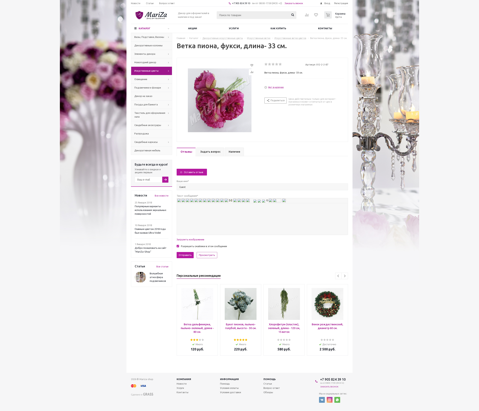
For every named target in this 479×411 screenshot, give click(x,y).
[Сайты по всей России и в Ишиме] (142, 394)
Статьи (267, 383)
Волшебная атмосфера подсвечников (158, 277)
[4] (277, 64)
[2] (269, 64)
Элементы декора (144, 53)
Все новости (161, 195)
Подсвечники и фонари (147, 87)
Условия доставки (230, 392)
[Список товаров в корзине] (335, 17)
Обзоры (268, 392)
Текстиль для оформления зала (149, 115)
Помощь (269, 379)
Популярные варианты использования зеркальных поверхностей (150, 210)
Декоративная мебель (147, 150)
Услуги (234, 28)
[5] (280, 64)
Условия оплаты (229, 388)
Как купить (278, 28)
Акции (192, 28)
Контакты (325, 28)
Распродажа (141, 133)
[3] (273, 64)
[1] (266, 64)
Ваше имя (183, 181)
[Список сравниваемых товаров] (307, 16)
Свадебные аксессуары (147, 125)
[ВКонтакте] (322, 400)
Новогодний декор (145, 62)
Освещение (140, 79)
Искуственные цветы (146, 70)
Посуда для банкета (146, 104)
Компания (184, 379)
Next (345, 276)
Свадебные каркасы (146, 142)
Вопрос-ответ (271, 388)
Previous (338, 276)
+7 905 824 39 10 (241, 3)
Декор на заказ (143, 96)
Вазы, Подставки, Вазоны (149, 37)
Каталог (144, 28)
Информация (229, 379)
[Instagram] (329, 400)
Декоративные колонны (148, 45)
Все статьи (162, 266)
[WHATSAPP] (337, 400)
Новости (182, 383)
